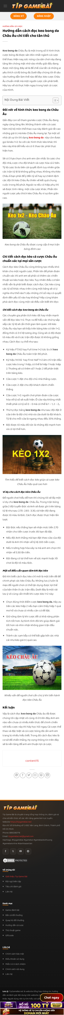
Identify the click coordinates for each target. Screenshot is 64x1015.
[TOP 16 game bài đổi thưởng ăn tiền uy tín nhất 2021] (32, 6)
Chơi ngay (52, 997)
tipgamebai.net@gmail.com (20, 836)
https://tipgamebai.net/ (21, 822)
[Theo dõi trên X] (13, 851)
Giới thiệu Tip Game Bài (16, 876)
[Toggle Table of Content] (54, 100)
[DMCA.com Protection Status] (15, 860)
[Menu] (5, 6)
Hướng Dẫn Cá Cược (13, 26)
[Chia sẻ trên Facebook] (23, 775)
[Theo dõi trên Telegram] (28, 851)
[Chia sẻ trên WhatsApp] (16, 775)
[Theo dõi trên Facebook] (6, 851)
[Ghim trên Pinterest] (41, 775)
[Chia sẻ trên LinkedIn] (47, 775)
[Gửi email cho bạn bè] (35, 775)
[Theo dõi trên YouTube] (21, 851)
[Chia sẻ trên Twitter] (29, 775)
